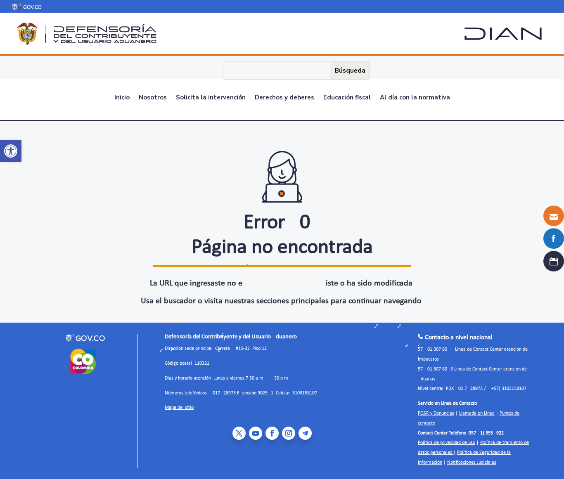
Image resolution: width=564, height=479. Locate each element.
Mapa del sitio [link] (179, 407)
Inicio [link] (122, 97)
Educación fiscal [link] (347, 97)
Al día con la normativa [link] (415, 97)
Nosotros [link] (153, 97)
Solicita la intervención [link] (211, 97)
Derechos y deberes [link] (284, 97)
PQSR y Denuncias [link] (436, 413)
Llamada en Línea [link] (477, 413)
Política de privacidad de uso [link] (446, 442)
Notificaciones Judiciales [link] (471, 462)
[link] (10, 151)
